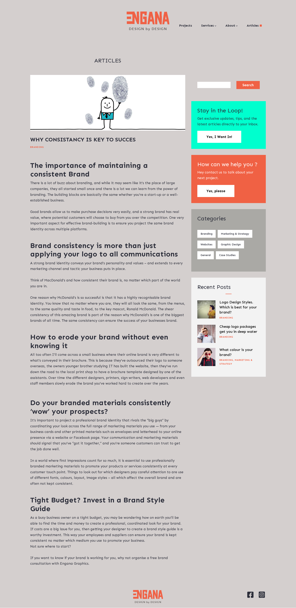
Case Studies (227, 255)
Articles (253, 25)
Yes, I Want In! (219, 137)
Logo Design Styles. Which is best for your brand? (238, 307)
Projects (185, 25)
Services (207, 25)
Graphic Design (231, 244)
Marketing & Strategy (235, 234)
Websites (206, 244)
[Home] (148, 21)
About (230, 25)
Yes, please (215, 191)
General (206, 255)
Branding (37, 147)
